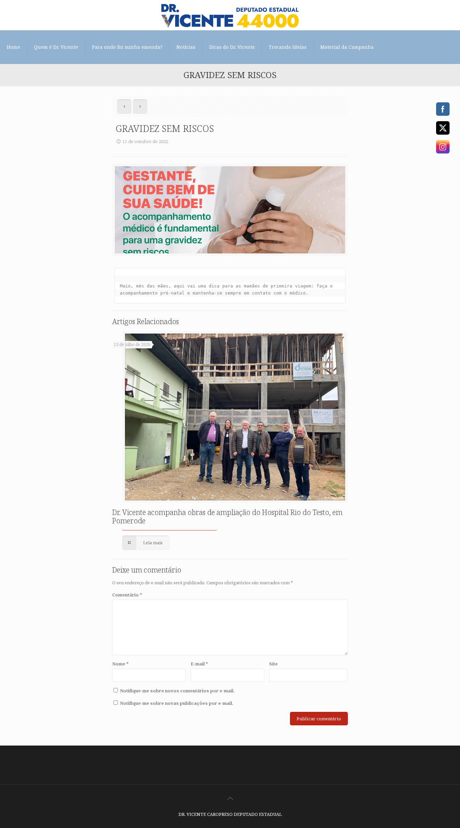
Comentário (127, 595)
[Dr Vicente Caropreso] (230, 15)
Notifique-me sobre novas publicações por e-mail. (176, 703)
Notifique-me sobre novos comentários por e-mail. (177, 691)
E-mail (199, 664)
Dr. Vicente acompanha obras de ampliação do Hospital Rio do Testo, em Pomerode (227, 516)
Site (273, 664)
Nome (120, 664)
